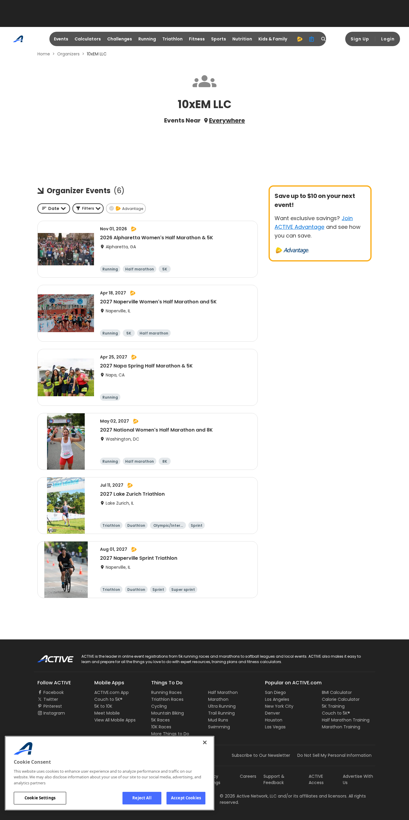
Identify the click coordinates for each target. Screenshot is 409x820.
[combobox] (53, 208)
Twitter (50, 699)
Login (388, 39)
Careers (248, 776)
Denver (272, 713)
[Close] (204, 742)
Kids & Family (272, 39)
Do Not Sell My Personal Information (334, 755)
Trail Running (221, 713)
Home (43, 54)
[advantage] (299, 39)
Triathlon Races (167, 699)
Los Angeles (277, 699)
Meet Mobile (107, 713)
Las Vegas (275, 727)
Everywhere (227, 120)
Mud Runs (218, 720)
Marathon (218, 699)
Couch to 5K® (108, 699)
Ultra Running (222, 706)
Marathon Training (341, 727)
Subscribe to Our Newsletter (261, 755)
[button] (88, 208)
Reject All (141, 798)
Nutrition (242, 39)
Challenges (119, 39)
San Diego (275, 692)
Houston (273, 720)
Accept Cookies (186, 798)
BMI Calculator (337, 692)
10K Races (161, 727)
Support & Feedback (273, 779)
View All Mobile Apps (115, 720)
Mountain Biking (167, 713)
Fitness (197, 39)
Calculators (88, 39)
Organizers (68, 54)
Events (61, 39)
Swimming (219, 727)
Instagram (54, 713)
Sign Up (360, 39)
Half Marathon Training (345, 720)
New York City (279, 706)
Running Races (166, 692)
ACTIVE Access (316, 779)
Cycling (159, 706)
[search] (323, 39)
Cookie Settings (40, 798)
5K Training (333, 706)
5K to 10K (103, 706)
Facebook (53, 692)
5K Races (160, 720)
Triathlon (172, 39)
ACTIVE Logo (50, 657)
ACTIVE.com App (111, 692)
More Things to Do (170, 734)
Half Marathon (223, 692)
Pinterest (52, 706)
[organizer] (311, 39)
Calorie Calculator (341, 699)
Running (147, 39)
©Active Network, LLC (248, 796)
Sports (218, 39)
